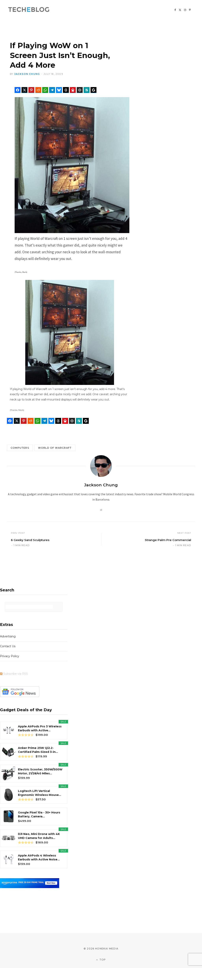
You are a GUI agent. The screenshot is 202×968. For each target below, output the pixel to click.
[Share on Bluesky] (59, 90)
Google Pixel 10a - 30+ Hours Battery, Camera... (39, 814)
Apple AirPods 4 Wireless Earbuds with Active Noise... (39, 857)
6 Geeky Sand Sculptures (30, 540)
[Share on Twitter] (24, 90)
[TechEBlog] (29, 10)
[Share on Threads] (66, 90)
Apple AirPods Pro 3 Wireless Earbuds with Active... (40, 728)
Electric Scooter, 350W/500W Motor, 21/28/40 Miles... (40, 771)
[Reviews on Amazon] (26, 734)
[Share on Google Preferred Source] (93, 90)
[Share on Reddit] (38, 90)
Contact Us (7, 646)
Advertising (8, 636)
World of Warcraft (55, 447)
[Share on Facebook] (18, 90)
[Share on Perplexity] (87, 90)
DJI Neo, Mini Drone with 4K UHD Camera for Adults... (39, 836)
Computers (20, 447)
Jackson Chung (27, 73)
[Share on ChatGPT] (80, 90)
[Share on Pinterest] (31, 90)
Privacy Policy (9, 656)
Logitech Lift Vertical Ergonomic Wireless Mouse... (39, 793)
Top (102, 959)
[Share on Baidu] (73, 90)
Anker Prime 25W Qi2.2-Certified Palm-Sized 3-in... (38, 750)
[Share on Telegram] (52, 90)
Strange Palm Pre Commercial (168, 540)
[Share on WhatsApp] (45, 90)
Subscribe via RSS (15, 673)
